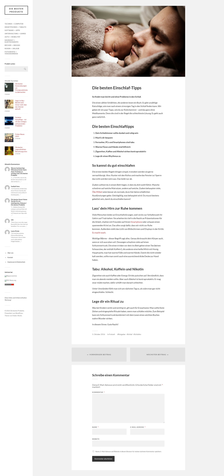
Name (95, 427)
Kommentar (98, 392)
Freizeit (112, 334)
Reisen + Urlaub (12, 48)
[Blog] (11, 276)
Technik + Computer (14, 24)
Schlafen (138, 334)
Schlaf (130, 334)
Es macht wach (98, 232)
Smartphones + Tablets (15, 27)
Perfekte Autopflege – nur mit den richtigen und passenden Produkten (20, 122)
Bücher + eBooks (12, 45)
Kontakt (10, 257)
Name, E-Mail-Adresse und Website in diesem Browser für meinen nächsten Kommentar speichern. (128, 451)
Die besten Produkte (16, 10)
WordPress (19, 313)
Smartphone (136, 222)
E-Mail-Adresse (137, 427)
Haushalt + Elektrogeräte (11, 41)
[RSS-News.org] (10, 280)
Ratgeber (122, 334)
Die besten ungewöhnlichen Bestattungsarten (21, 149)
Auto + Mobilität (12, 37)
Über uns (10, 253)
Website (95, 439)
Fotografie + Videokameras (11, 53)
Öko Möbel (97, 192)
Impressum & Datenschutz (16, 262)
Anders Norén (17, 316)
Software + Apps (12, 30)
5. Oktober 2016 (98, 334)
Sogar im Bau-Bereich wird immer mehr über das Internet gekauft (21, 105)
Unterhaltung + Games (15, 34)
